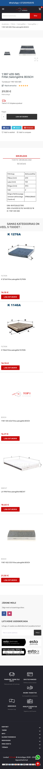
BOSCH (3, 417)
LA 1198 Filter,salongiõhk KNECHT (13, 492)
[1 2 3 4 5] (23, 86)
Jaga (7, 128)
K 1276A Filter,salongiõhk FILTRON (13, 279)
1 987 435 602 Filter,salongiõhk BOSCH (15, 421)
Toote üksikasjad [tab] (22, 160)
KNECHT (4, 488)
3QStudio (12, 757)
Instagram (9, 613)
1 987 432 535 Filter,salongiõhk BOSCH (15, 563)
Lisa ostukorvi (22, 117)
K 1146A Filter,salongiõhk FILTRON (13, 350)
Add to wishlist (9, 132)
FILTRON (4, 276)
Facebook (4, 613)
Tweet (18, 128)
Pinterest (29, 128)
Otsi (35, 16)
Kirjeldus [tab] (21, 156)
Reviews (21, 164)
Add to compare (25, 132)
